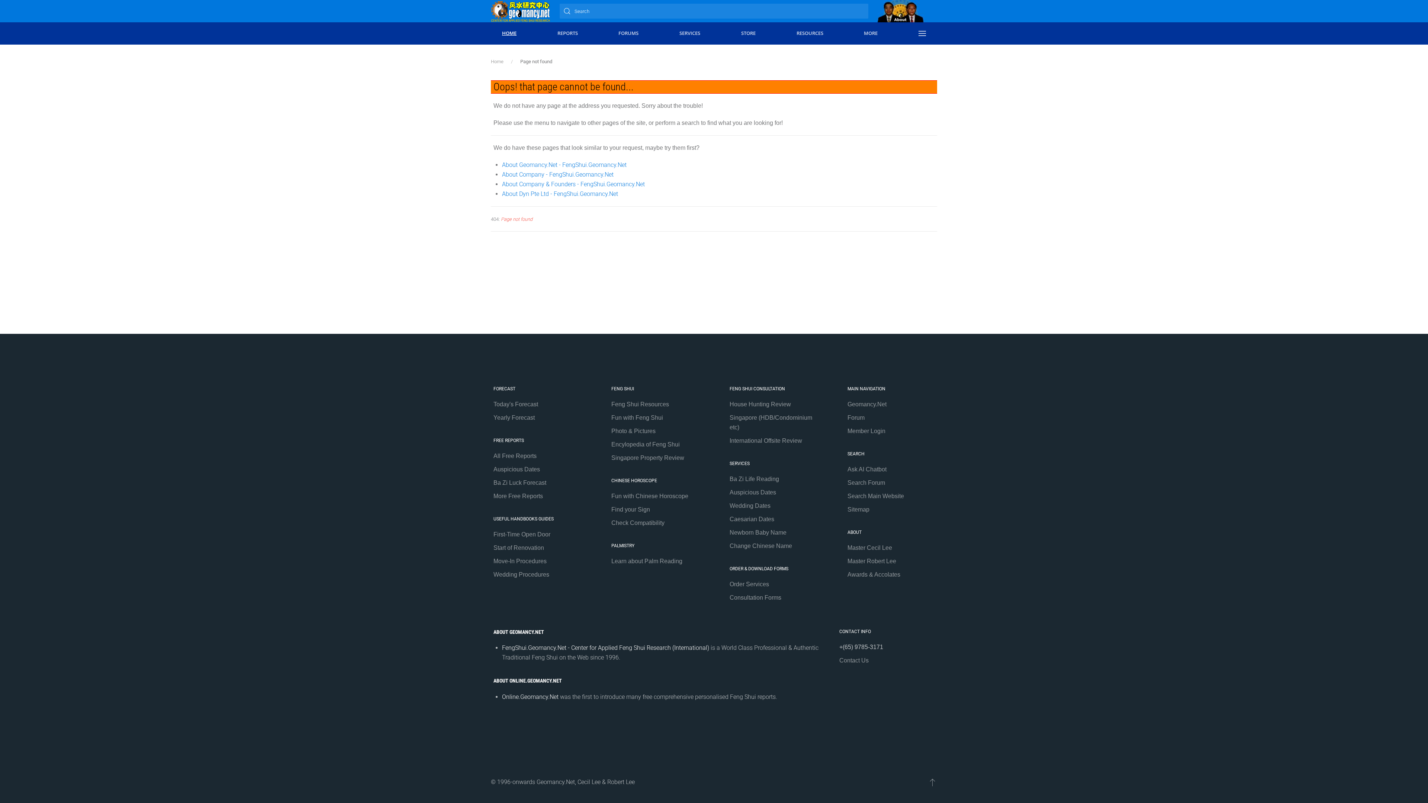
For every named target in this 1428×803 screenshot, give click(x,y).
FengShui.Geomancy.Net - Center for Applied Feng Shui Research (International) (605, 647)
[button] (922, 33)
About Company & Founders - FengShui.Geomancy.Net (573, 184)
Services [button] (689, 33)
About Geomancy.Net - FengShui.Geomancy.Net (564, 164)
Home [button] (509, 33)
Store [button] (748, 33)
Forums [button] (628, 33)
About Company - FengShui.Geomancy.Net (558, 174)
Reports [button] (567, 33)
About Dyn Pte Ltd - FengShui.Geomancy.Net (560, 193)
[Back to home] (520, 11)
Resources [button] (810, 33)
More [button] (871, 33)
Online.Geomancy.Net (530, 696)
